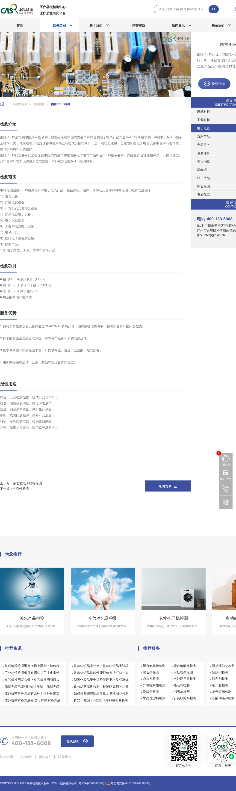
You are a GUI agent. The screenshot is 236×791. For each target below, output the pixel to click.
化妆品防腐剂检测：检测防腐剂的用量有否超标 (101, 689)
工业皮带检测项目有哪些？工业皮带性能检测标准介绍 (32, 675)
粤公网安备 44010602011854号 (131, 783)
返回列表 (165, 486)
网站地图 (45, 757)
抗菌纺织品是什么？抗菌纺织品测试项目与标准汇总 (101, 668)
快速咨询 (218, 84)
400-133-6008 (31, 743)
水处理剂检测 (183, 672)
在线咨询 (72, 741)
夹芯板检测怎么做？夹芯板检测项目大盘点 (32, 682)
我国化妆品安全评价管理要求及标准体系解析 (101, 682)
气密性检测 (21, 489)
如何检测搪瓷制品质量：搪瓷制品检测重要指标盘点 (101, 695)
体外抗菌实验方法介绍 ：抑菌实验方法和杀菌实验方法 (32, 702)
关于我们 (95, 25)
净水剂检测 (151, 679)
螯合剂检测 (151, 672)
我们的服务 (20, 104)
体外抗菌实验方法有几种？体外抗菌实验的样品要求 (32, 695)
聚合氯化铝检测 (154, 666)
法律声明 (6, 757)
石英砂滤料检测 (185, 698)
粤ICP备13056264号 (92, 783)
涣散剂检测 (151, 691)
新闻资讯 (178, 25)
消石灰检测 (182, 691)
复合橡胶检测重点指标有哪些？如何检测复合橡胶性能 (32, 668)
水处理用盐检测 (185, 679)
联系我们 (64, 757)
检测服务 (39, 104)
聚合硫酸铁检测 (185, 666)
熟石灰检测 (182, 685)
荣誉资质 (138, 25)
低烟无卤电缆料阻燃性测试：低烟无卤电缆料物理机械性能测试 (32, 689)
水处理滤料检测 (154, 698)
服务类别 (59, 25)
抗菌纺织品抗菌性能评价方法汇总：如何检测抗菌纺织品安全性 (101, 675)
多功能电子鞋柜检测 (27, 483)
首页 (20, 25)
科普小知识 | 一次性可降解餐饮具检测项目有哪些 (101, 702)
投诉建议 (25, 757)
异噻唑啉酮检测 (154, 685)
